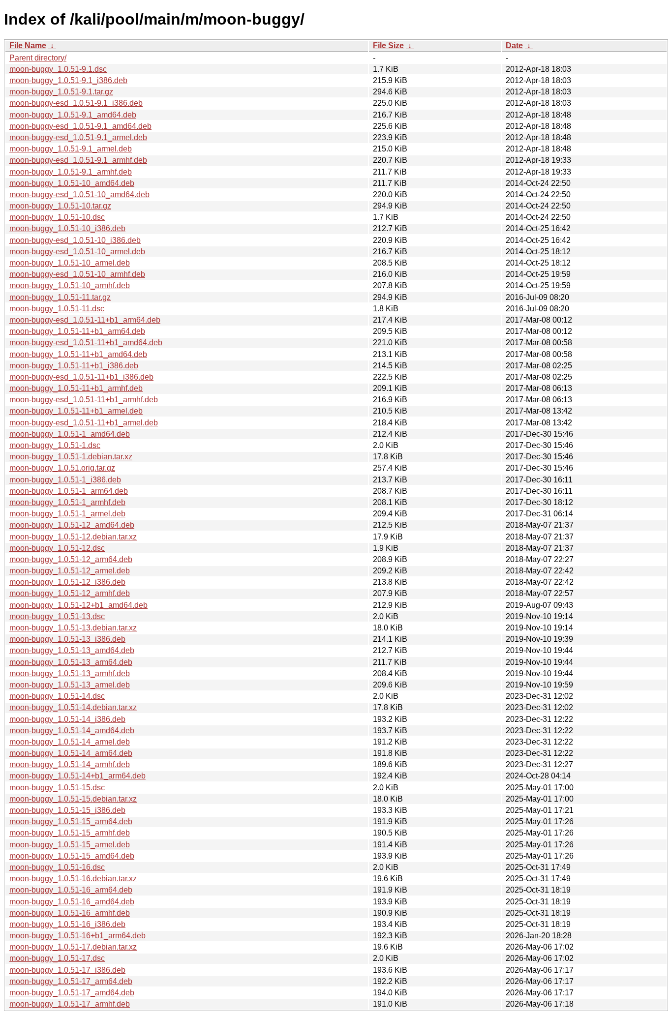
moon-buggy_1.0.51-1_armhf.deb (67, 502)
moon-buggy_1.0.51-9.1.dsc (58, 69)
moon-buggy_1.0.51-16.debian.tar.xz (73, 878)
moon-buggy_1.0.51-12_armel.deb (69, 571)
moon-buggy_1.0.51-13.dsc (57, 616)
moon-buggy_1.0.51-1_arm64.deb (68, 491)
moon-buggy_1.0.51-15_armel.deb (69, 844)
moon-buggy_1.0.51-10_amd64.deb (71, 183)
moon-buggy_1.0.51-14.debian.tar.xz (73, 707)
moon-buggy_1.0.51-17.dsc (57, 958)
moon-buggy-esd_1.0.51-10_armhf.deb (77, 274)
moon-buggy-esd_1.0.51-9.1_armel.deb (78, 137)
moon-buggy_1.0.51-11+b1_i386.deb (73, 365)
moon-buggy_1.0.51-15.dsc (57, 787)
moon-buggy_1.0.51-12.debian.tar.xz (73, 537)
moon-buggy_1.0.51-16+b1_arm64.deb (77, 935)
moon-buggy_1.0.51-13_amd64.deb (71, 650)
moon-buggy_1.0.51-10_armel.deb (69, 263)
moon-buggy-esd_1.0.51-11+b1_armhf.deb (83, 399)
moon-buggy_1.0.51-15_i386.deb (67, 810)
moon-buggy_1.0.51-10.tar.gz (60, 206)
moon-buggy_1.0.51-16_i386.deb (67, 924)
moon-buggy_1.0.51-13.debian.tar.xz (73, 628)
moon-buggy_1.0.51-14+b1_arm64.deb (77, 776)
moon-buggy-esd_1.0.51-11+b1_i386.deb (81, 377)
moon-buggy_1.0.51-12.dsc (57, 548)
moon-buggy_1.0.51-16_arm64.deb (70, 890)
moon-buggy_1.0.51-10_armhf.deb (69, 285)
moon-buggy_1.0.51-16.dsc (57, 867)
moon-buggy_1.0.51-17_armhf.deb (69, 1004)
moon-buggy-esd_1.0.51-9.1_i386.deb (76, 103)
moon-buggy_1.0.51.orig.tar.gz (62, 468)
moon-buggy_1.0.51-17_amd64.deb (71, 992)
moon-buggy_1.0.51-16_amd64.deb (71, 901)
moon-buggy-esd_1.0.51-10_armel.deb (77, 251)
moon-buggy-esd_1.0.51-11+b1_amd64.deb (85, 342)
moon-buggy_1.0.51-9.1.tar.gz (61, 92)
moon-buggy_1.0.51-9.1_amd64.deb (72, 115)
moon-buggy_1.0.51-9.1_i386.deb (68, 80)
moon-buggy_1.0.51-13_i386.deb (67, 639)
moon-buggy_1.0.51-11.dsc (56, 308)
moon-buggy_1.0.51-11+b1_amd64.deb (78, 354)
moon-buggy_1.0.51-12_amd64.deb (71, 525)
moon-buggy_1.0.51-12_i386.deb (67, 582)
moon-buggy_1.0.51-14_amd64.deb (71, 730)
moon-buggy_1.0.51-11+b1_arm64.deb (77, 331)
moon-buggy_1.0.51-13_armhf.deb (69, 673)
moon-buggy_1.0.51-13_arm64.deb (70, 662)
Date (514, 45)
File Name (27, 45)
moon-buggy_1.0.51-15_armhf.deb (69, 833)
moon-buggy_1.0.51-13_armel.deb (69, 685)
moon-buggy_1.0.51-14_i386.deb (67, 719)
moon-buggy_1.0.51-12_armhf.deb (69, 593)
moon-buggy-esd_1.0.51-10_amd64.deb (79, 194)
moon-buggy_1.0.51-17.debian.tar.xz (73, 947)
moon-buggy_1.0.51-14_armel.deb (69, 742)
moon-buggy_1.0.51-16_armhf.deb (69, 913)
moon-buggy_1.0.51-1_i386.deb (65, 480)
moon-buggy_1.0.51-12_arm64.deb (70, 559)
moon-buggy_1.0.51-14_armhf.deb (69, 764)
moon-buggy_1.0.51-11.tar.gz (60, 297)
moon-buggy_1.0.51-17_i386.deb (67, 970)
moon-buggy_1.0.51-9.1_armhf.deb (70, 172)
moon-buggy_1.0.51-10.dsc (57, 217)
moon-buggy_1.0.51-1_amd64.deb (69, 434)
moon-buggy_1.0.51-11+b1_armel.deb (76, 411)
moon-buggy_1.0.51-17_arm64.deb (70, 981)
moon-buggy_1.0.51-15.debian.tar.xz (73, 799)
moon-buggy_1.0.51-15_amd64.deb (71, 856)
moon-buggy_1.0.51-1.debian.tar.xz (70, 456)
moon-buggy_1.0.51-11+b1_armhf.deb (76, 388)
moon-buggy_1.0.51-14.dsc (57, 696)
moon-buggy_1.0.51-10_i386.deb (67, 228)
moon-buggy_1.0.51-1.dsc (54, 445)
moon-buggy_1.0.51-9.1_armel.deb (70, 149)
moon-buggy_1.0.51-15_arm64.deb (70, 821)
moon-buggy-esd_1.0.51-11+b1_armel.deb (83, 422)
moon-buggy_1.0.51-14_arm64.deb (70, 753)
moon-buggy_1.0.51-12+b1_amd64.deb (78, 605)
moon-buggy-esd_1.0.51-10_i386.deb (75, 240)
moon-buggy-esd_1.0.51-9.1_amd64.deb (80, 126)
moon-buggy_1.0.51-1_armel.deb (67, 513)
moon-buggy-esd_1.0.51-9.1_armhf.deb (78, 160)
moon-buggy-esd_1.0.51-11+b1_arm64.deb (84, 320)
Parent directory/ (37, 58)
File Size (388, 45)
